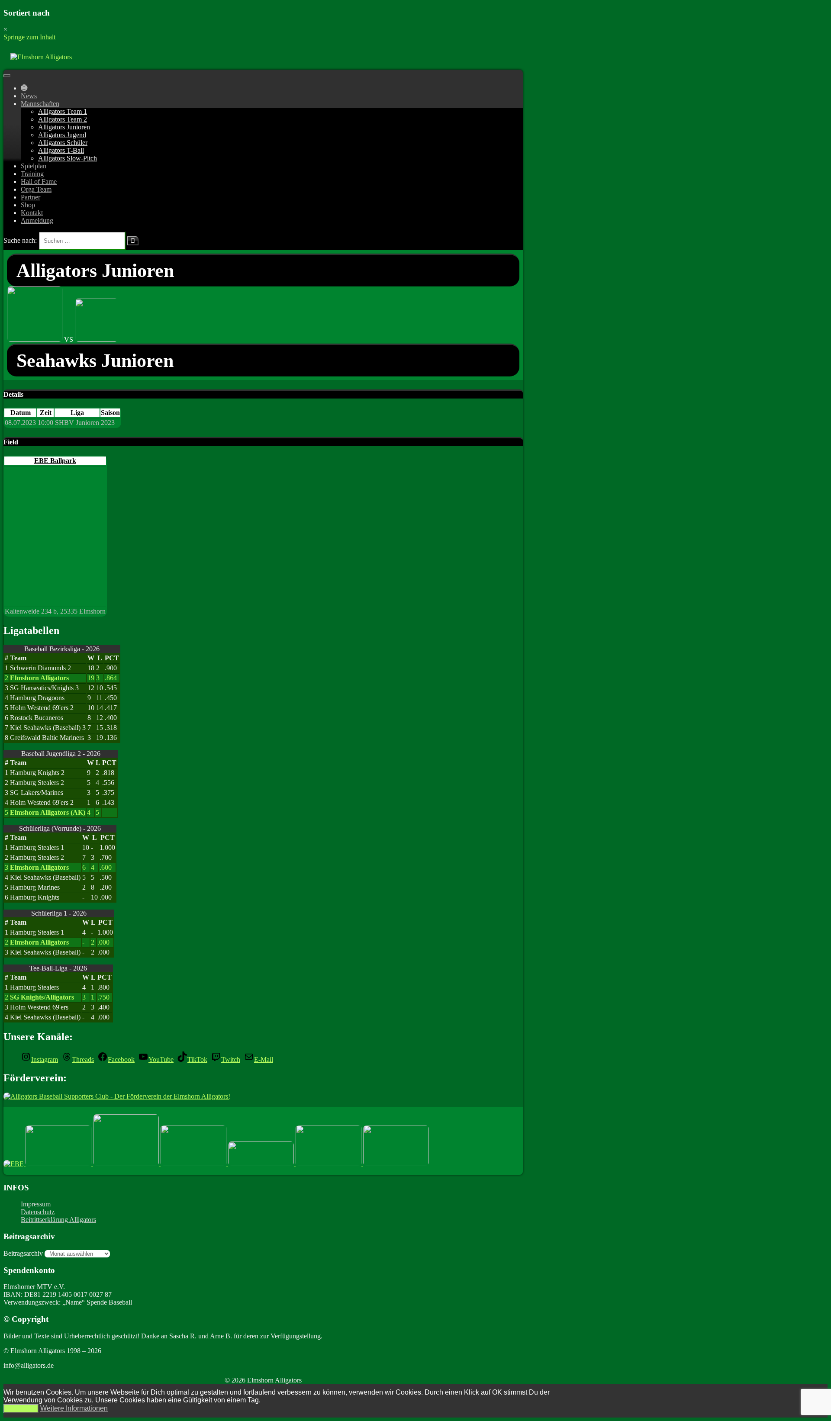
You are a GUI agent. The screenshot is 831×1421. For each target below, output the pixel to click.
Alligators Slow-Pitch (67, 158)
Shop (28, 205)
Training (32, 173)
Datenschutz (38, 1211)
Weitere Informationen (74, 1408)
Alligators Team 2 (62, 119)
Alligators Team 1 (62, 111)
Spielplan (33, 166)
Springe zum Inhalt (29, 37)
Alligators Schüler (62, 142)
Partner (30, 197)
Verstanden (21, 1408)
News (29, 96)
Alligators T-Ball (61, 150)
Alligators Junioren (64, 127)
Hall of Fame (39, 181)
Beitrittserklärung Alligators (58, 1219)
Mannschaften (40, 103)
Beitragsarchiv (23, 1253)
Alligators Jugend (62, 134)
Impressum (36, 1204)
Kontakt (32, 212)
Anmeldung (37, 220)
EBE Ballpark (55, 460)
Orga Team (36, 189)
